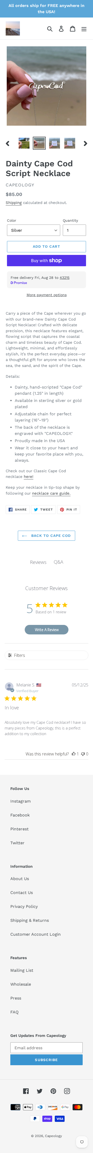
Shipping (14, 202)
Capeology (53, 1136)
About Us (19, 878)
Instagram (20, 801)
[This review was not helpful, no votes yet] (83, 754)
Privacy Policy (24, 906)
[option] (24, 143)
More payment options (47, 295)
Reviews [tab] (38, 562)
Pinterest (19, 829)
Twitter (17, 842)
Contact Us (21, 892)
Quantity (70, 220)
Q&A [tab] (58, 562)
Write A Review (47, 629)
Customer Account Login (35, 934)
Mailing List (21, 970)
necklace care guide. (51, 493)
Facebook (20, 815)
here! (28, 476)
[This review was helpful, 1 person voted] (73, 754)
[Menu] (84, 28)
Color (11, 220)
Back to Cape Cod (50, 536)
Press (15, 998)
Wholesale (20, 984)
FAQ (14, 1012)
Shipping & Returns (29, 920)
